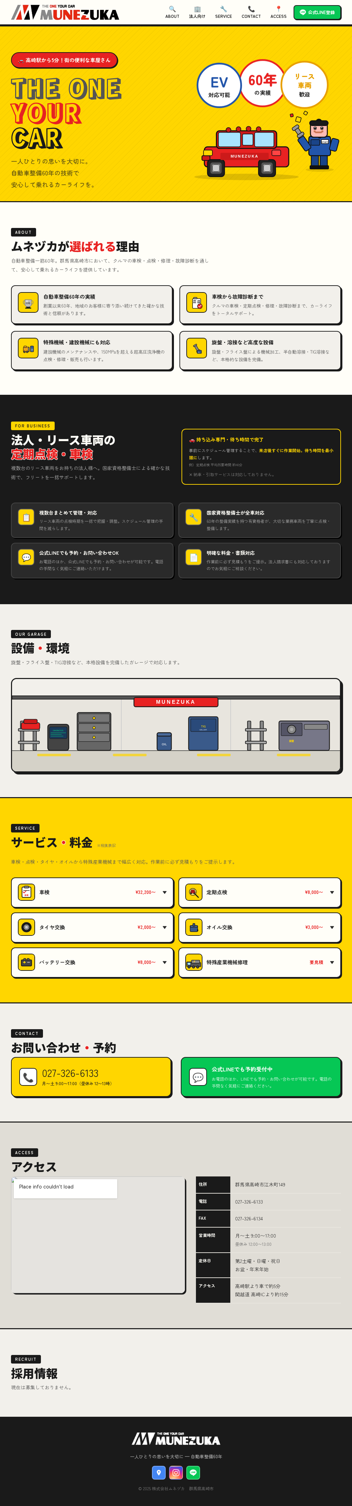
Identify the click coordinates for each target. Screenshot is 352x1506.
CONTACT (251, 11)
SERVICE (223, 11)
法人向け (197, 11)
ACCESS (279, 11)
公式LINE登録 (321, 12)
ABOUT (172, 11)
